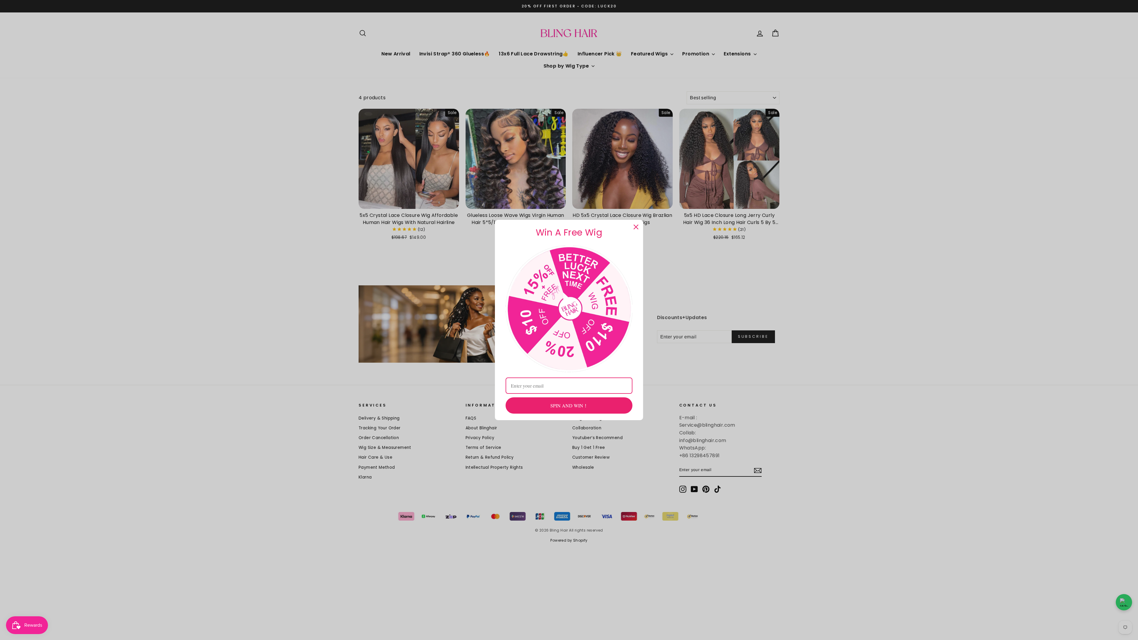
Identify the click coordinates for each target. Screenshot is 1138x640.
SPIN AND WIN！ (569, 405)
